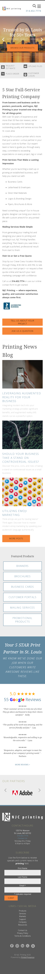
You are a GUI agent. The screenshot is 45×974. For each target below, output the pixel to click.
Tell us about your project (22, 322)
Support (22, 919)
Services (22, 913)
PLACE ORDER (12, 73)
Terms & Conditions (22, 936)
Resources (22, 925)
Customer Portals (22, 597)
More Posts (16, 538)
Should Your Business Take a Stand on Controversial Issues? (20, 457)
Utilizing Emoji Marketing (14, 513)
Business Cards (22, 586)
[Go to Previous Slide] (5, 790)
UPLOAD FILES (35, 66)
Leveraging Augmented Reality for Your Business (21, 397)
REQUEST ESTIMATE (10, 67)
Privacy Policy (22, 933)
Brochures (22, 576)
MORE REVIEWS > (22, 764)
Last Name (22, 877)
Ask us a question (22, 331)
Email (23, 885)
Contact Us (22, 838)
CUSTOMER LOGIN (33, 74)
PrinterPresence (27, 957)
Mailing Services (22, 607)
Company (22, 922)
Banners (22, 566)
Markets (22, 916)
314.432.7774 (33, 10)
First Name (22, 868)
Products (22, 910)
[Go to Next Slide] (39, 790)
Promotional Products (22, 619)
